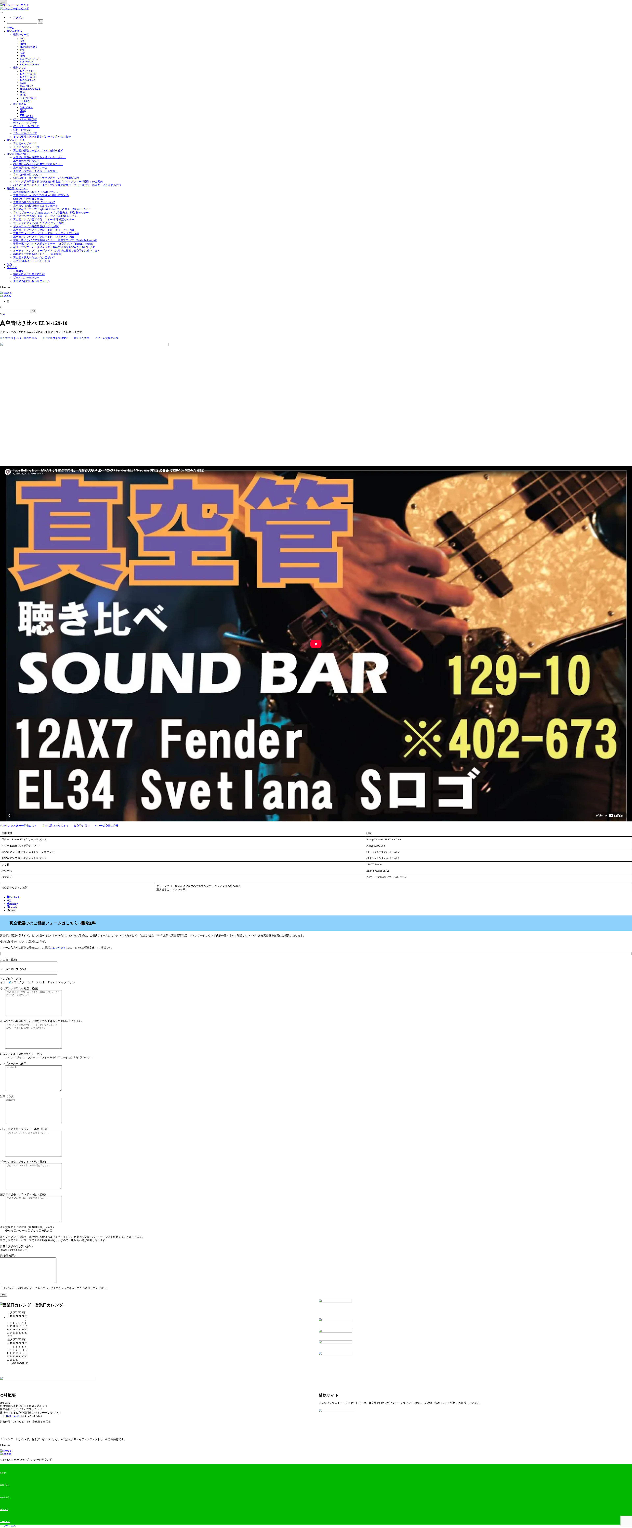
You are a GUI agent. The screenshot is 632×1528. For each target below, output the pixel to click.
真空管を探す (82, 338)
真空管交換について (18, 154)
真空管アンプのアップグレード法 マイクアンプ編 (43, 236)
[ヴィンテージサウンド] (14, 5)
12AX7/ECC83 (28, 76)
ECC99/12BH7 (28, 98)
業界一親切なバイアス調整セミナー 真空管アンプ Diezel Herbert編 (53, 243)
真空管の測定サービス (26, 147)
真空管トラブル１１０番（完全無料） (35, 171)
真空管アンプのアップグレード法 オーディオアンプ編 (46, 233)
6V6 (22, 49)
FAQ (9, 264)
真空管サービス (16, 140)
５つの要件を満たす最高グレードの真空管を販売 (42, 136)
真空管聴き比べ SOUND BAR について (36, 192)
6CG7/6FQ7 (26, 85)
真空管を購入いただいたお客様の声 (34, 257)
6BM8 (23, 43)
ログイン (18, 17)
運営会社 (12, 267)
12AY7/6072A (27, 79)
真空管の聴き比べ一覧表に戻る (18, 338)
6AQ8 (23, 82)
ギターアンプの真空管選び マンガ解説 (36, 226)
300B (23, 40)
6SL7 (23, 91)
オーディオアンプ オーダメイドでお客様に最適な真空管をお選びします (56, 250)
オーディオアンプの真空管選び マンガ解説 (38, 223)
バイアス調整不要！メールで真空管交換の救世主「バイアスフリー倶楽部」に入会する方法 (67, 185)
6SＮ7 (23, 94)
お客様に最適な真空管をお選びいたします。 (39, 157)
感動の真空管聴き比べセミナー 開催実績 (37, 254)
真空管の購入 (14, 31)
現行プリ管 (19, 67)
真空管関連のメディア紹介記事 (31, 261)
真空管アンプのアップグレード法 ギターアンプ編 (43, 230)
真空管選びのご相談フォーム (30, 167)
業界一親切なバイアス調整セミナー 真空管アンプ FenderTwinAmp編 (55, 240)
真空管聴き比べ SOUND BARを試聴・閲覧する (41, 195)
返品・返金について (25, 133)
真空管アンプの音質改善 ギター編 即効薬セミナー (43, 219)
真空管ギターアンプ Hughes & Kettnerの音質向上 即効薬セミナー (52, 209)
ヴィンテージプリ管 (25, 122)
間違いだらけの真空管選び (29, 198)
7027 (22, 52)
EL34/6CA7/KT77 (30, 58)
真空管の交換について (26, 160)
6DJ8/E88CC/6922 (30, 88)
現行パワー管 (21, 34)
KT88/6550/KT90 (29, 64)
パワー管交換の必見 (106, 338)
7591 (22, 55)
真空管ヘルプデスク (25, 143)
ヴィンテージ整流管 (25, 119)
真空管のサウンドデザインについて (34, 202)
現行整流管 (19, 104)
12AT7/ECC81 (28, 71)
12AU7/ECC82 (28, 73)
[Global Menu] (1, 12)
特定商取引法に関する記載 (29, 274)
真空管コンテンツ (17, 188)
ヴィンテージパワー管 (26, 126)
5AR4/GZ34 (26, 107)
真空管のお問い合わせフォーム (31, 281)
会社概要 (18, 270)
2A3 (22, 37)
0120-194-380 (57, 947)
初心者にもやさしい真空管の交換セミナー (38, 164)
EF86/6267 (25, 101)
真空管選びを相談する (55, 338)
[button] (1, 307)
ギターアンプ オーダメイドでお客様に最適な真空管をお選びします (54, 247)
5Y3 (22, 113)
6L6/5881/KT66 (28, 46)
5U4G (23, 110)
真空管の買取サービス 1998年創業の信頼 (38, 150)
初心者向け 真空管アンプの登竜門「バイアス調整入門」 (47, 178)
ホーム (10, 27)
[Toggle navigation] (3, 1)
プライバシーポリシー (26, 277)
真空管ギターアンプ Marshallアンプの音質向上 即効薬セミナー (51, 212)
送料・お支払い (22, 129)
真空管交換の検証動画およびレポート (35, 205)
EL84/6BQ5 (26, 61)
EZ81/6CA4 (26, 116)
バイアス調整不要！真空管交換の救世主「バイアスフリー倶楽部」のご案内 (58, 181)
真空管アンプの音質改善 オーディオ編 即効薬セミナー (46, 216)
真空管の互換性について (27, 174)
